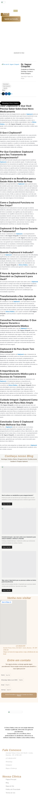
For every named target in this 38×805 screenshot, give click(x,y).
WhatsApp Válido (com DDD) (9, 680)
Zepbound (29, 114)
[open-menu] (15, 11)
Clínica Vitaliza (23, 265)
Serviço (3, 689)
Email (3, 685)
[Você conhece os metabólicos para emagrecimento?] (19, 479)
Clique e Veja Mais (7, 503)
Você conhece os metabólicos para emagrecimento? (17, 495)
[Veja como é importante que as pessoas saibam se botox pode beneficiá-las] (19, 564)
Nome (3, 675)
